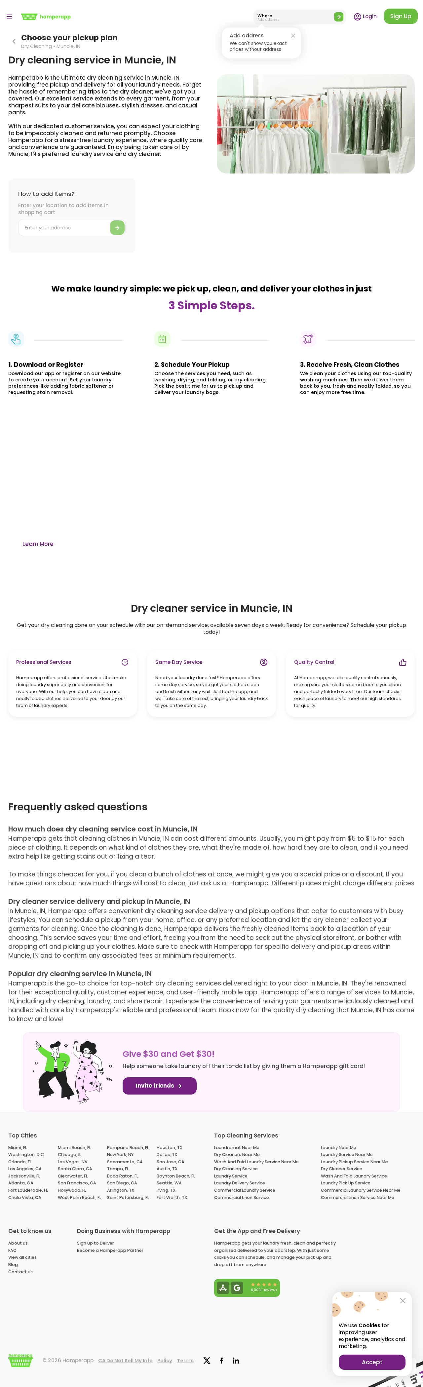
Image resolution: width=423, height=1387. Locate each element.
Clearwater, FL (73, 1176)
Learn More (38, 544)
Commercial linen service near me (357, 1197)
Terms (185, 1360)
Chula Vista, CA (24, 1197)
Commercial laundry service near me (361, 1190)
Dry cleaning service (236, 1169)
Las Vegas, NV (73, 1162)
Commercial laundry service (244, 1190)
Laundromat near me (236, 1147)
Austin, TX (167, 1169)
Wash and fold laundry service (354, 1176)
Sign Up (400, 16)
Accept (372, 1362)
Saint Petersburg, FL (128, 1197)
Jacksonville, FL (24, 1176)
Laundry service (231, 1176)
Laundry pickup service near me (354, 1162)
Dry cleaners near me (237, 1154)
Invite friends (155, 1086)
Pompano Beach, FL (128, 1147)
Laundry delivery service (239, 1183)
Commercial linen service (241, 1197)
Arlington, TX (120, 1190)
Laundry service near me (347, 1154)
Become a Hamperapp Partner (110, 1250)
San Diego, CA (122, 1183)
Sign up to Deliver (95, 1243)
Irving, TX (166, 1190)
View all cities (22, 1257)
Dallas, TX (167, 1154)
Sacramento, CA (125, 1162)
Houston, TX (169, 1147)
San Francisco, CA (77, 1183)
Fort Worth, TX (172, 1197)
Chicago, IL (69, 1154)
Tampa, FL (118, 1169)
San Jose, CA (170, 1162)
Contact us (20, 1272)
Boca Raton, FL (122, 1176)
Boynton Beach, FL (176, 1176)
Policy (164, 1360)
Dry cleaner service (341, 1169)
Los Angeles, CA (25, 1169)
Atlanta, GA (20, 1183)
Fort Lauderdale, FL (28, 1190)
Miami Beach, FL (74, 1147)
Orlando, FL (19, 1162)
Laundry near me (338, 1147)
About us (18, 1243)
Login (369, 16)
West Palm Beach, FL (79, 1197)
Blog (13, 1264)
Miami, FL (17, 1147)
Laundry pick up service (345, 1183)
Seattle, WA (169, 1183)
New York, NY (120, 1154)
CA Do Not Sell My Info (125, 1360)
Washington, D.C (26, 1154)
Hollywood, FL (72, 1190)
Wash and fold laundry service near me (256, 1162)
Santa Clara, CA (75, 1169)
